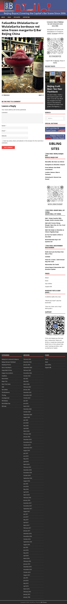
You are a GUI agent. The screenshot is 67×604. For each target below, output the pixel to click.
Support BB (26, 17)
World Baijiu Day (51, 157)
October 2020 (26, 412)
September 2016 (27, 542)
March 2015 (26, 589)
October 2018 (26, 475)
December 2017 (27, 503)
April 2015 (26, 586)
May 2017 (25, 519)
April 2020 (26, 428)
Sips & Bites (17, 17)
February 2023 (27, 370)
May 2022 (25, 381)
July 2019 (25, 453)
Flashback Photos (6, 364)
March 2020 (26, 431)
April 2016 (26, 555)
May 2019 (25, 459)
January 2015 (26, 594)
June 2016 (25, 550)
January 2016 (26, 564)
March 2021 (26, 406)
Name (4, 125)
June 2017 (25, 517)
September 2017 (27, 508)
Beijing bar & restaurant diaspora (10, 359)
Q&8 (3, 387)
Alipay (61, 61)
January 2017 (26, 531)
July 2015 (25, 578)
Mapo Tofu (4, 381)
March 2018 (26, 495)
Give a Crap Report (6, 367)
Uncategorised (5, 398)
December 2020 (27, 409)
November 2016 (27, 536)
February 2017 (27, 528)
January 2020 (26, 436)
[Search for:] (55, 118)
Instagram (60, 31)
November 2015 (27, 569)
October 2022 (26, 376)
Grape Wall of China (53, 214)
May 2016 (25, 553)
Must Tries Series (6, 384)
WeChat (49, 348)
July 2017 (25, 514)
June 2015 (25, 580)
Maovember (49, 248)
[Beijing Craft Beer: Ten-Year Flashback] (55, 77)
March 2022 (26, 384)
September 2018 (27, 478)
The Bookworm (6, 392)
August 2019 (26, 450)
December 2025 (27, 362)
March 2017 (26, 525)
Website (4, 136)
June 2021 (25, 403)
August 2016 (26, 544)
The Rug (4, 395)
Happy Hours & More (7, 373)
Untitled (47, 256)
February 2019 (27, 467)
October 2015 (26, 572)
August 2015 (26, 575)
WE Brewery (5, 401)
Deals (9, 17)
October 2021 (26, 398)
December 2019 (27, 439)
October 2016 (26, 539)
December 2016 (27, 533)
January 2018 (26, 500)
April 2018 (26, 492)
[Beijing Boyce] (33, 14)
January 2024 (26, 364)
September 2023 (27, 367)
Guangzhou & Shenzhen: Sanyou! (55, 164)
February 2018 (27, 497)
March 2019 (26, 464)
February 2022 (27, 387)
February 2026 (27, 359)
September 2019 (27, 447)
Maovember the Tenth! (52, 264)
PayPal (55, 348)
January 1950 (26, 597)
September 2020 (27, 414)
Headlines (4, 376)
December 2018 (27, 470)
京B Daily (4, 406)
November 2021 (27, 395)
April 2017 (26, 522)
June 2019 (25, 456)
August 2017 (26, 511)
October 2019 (26, 445)
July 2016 (25, 547)
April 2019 (26, 461)
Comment (4, 112)
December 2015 (27, 566)
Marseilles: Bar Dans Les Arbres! (54, 162)
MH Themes (44, 602)
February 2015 (27, 591)
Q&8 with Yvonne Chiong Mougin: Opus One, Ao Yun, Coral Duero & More (55, 225)
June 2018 (25, 486)
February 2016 (27, 561)
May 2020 (25, 425)
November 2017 (27, 506)
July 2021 (25, 401)
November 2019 (27, 442)
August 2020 (26, 417)
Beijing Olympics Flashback (9, 362)
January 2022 (26, 389)
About (3, 17)
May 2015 (25, 583)
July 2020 (25, 420)
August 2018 (26, 481)
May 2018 (25, 489)
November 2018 (27, 472)
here (50, 344)
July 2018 (25, 484)
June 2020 (25, 423)
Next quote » (49, 308)
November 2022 (27, 373)
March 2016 (26, 558)
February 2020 (27, 434)
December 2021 (27, 392)
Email (3, 131)
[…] (60, 106)
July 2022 (25, 378)
